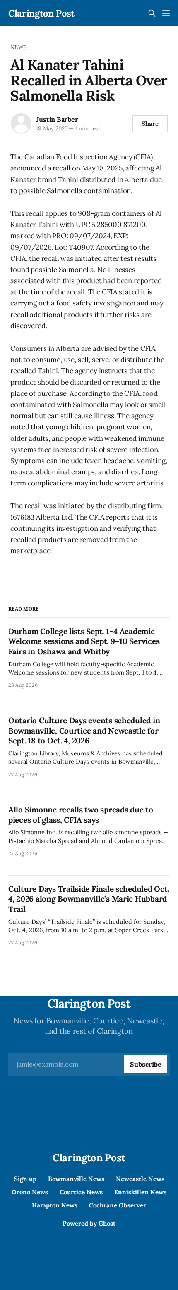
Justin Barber (57, 119)
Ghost (107, 1223)
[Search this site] (152, 13)
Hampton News (54, 1205)
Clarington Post (41, 13)
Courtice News (81, 1192)
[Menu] (166, 13)
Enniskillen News (140, 1192)
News (18, 47)
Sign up (25, 1179)
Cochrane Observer (117, 1205)
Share (150, 124)
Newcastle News (140, 1179)
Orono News (30, 1192)
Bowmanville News (76, 1179)
